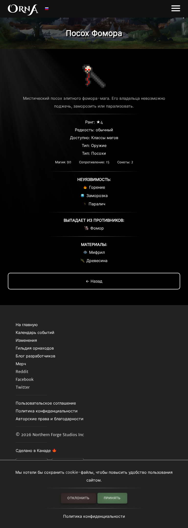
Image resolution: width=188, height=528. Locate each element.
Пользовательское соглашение (46, 403)
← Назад (94, 281)
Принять (112, 498)
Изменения (26, 340)
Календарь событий (35, 332)
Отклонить (78, 498)
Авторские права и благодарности (49, 418)
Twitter (23, 387)
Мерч (21, 363)
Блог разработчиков (35, 355)
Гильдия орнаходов (35, 348)
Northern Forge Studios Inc (58, 434)
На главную (27, 324)
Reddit (22, 371)
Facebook (25, 379)
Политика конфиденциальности (94, 516)
